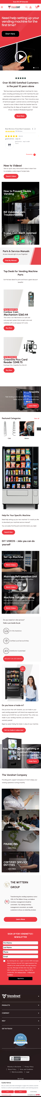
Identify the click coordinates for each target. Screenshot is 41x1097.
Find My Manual (10, 260)
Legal (27, 1072)
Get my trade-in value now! (13, 730)
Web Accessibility (17, 1072)
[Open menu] (2, 7)
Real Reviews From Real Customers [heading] (17, 129)
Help (3, 1021)
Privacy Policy (29, 1066)
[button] (33, 129)
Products (6, 1005)
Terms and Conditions (26, 1069)
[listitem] (19, 142)
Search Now (8, 532)
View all (36, 418)
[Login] (31, 7)
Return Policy (12, 1069)
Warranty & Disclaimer (14, 1066)
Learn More (33, 406)
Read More (20, 116)
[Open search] (27, 7)
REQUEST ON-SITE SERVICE (13, 659)
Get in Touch (7, 1029)
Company (5, 1013)
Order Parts (33, 761)
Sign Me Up (21, 978)
